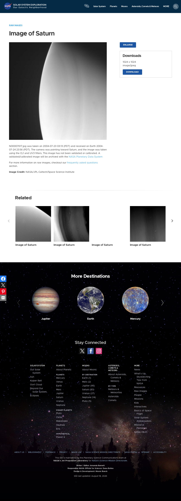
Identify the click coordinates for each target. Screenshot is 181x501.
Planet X (60, 437)
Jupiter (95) (88, 386)
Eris (58, 429)
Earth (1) (86, 378)
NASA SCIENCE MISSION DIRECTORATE (103, 452)
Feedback (50, 452)
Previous (9, 220)
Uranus (60, 401)
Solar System (37, 366)
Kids (136, 403)
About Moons (89, 370)
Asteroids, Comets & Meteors (113, 368)
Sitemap (145, 452)
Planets (60, 366)
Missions (138, 399)
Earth (90, 319)
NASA (8, 6)
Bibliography (35, 452)
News (137, 370)
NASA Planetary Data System (86, 157)
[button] (166, 6)
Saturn (59, 397)
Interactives (140, 407)
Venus (59, 382)
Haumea (60, 425)
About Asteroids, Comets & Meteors (117, 377)
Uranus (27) (88, 393)
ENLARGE (128, 45)
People (138, 395)
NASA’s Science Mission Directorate (109, 461)
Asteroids (113, 396)
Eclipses (34, 396)
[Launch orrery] (87, 7)
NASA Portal (130, 452)
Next (172, 220)
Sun (32, 377)
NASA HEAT (140, 432)
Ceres (59, 417)
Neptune (60, 405)
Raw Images (15, 25)
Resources (139, 387)
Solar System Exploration (30, 4)
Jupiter (45, 319)
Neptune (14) (89, 397)
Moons (85, 366)
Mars (58, 389)
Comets (112, 400)
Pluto (59, 413)
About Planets (63, 370)
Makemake (62, 421)
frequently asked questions (82, 163)
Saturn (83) (88, 389)
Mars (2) (86, 382)
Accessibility (160, 452)
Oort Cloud (36, 384)
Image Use (76, 452)
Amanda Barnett (97, 466)
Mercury (135, 319)
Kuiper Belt (36, 381)
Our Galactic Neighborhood (30, 8)
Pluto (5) (86, 401)
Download (132, 72)
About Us (19, 452)
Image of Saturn (25, 245)
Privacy (63, 452)
